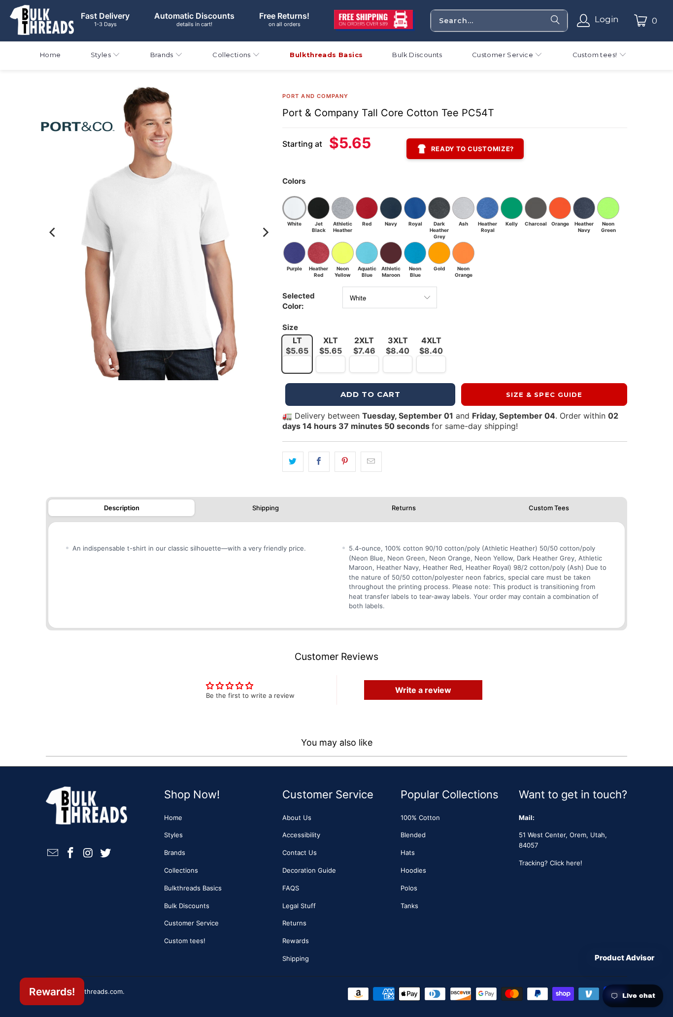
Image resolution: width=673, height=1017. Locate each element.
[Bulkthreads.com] (42, 20)
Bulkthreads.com (97, 991)
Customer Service (191, 923)
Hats (408, 852)
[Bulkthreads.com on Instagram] (88, 853)
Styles (173, 835)
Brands (174, 852)
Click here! (566, 863)
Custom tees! (184, 941)
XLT (330, 345)
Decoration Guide (309, 870)
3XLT (397, 345)
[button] (106, 56)
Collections (181, 870)
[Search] (555, 21)
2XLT (364, 345)
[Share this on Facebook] (319, 462)
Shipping (265, 508)
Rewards (295, 941)
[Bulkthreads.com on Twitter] (106, 853)
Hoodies (413, 870)
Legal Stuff (299, 906)
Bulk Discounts (186, 906)
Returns (404, 508)
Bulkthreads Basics (193, 888)
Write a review (423, 690)
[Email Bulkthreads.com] (53, 853)
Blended (413, 835)
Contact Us (299, 852)
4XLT (431, 345)
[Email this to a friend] (371, 462)
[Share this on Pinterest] (345, 462)
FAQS (290, 888)
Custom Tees (549, 508)
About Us (296, 817)
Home (173, 817)
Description (121, 508)
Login (607, 19)
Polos (409, 888)
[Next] (265, 232)
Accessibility (301, 835)
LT (297, 345)
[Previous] (53, 232)
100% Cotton (420, 817)
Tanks (409, 906)
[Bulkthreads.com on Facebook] (71, 853)
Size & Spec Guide (544, 394)
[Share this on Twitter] (292, 462)
